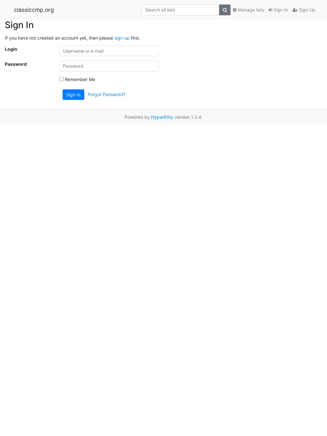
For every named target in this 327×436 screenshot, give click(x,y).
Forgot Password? (106, 94)
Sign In (280, 9)
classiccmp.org (34, 9)
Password (16, 64)
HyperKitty (162, 117)
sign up (122, 38)
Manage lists (250, 9)
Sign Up (307, 9)
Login (11, 49)
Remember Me (79, 79)
